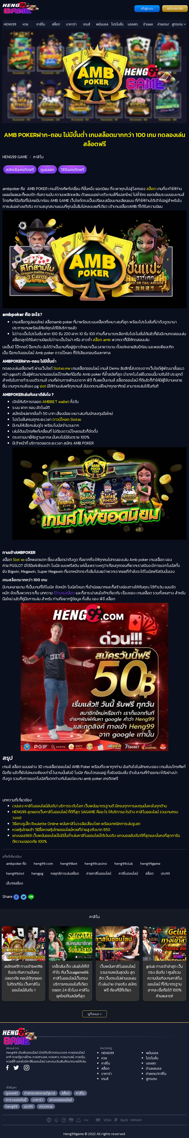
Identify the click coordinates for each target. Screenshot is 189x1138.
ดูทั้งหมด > (95, 1014)
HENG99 (10, 24)
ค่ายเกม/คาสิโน (163, 25)
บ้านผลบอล (148, 25)
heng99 (11, 1106)
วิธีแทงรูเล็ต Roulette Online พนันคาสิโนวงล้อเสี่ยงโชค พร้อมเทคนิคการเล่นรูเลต (76, 824)
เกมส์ (86, 24)
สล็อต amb (102, 340)
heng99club (123, 863)
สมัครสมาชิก (175, 8)
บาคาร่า (71, 24)
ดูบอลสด (47, 170)
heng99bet (68, 863)
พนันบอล (102, 24)
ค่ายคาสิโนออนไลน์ (98, 873)
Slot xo (19, 559)
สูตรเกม (178, 24)
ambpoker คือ (16, 863)
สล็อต (56, 24)
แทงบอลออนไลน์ (60, 1099)
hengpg (37, 873)
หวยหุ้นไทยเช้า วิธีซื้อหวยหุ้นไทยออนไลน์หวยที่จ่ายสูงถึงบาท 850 (61, 829)
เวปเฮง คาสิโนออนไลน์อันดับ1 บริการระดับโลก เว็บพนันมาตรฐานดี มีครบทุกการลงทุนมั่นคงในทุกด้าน (89, 806)
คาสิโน (40, 24)
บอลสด (133, 24)
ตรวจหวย (46, 1106)
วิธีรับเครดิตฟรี (72, 170)
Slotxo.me (61, 368)
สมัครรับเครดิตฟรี (20, 170)
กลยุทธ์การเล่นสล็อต (65, 873)
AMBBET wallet (55, 402)
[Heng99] (67, 8)
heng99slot (15, 873)
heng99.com (43, 863)
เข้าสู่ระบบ (147, 8)
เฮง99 (165, 873)
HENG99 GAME (15, 157)
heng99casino (96, 863)
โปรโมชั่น (117, 24)
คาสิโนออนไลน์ (128, 873)
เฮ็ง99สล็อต (14, 883)
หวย (25, 24)
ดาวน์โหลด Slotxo (66, 419)
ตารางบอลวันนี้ (16, 1099)
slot (43, 386)
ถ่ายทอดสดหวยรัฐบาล (39, 1093)
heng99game (150, 863)
